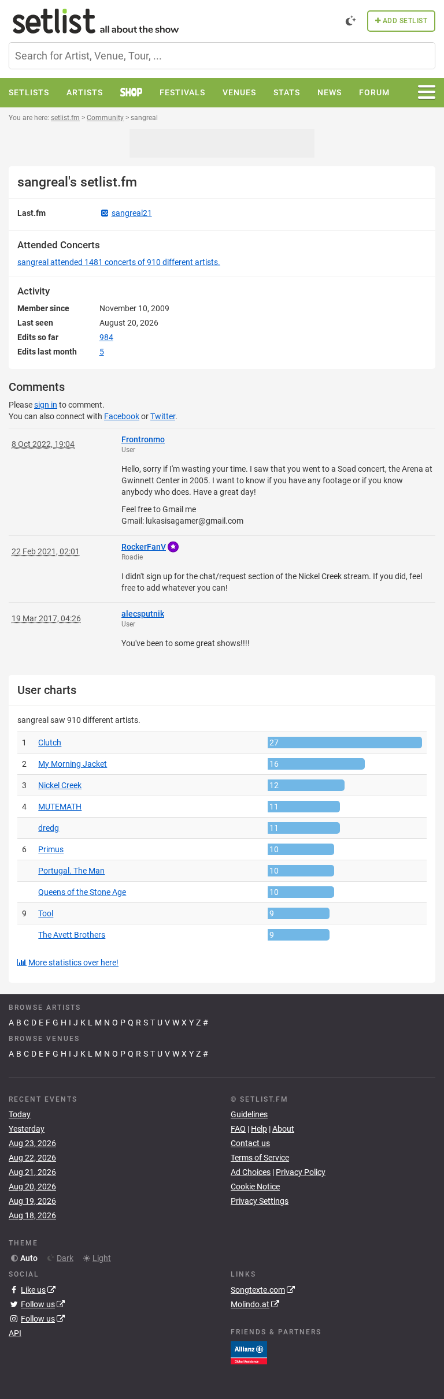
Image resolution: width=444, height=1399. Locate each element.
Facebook (121, 416)
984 (106, 337)
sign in (45, 404)
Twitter (162, 416)
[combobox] (222, 55)
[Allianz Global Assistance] (249, 1351)
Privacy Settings (259, 1201)
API (15, 1333)
